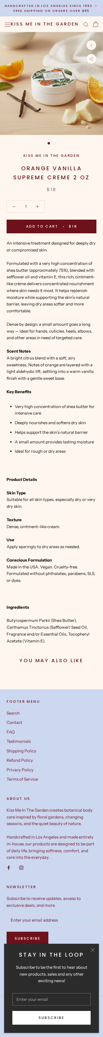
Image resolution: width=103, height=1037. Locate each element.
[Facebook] (9, 867)
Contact (14, 722)
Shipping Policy (21, 750)
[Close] (93, 950)
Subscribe (51, 1017)
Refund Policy (20, 760)
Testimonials (19, 741)
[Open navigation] (7, 24)
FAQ (11, 732)
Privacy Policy (20, 769)
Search (13, 713)
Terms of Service (22, 779)
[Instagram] (21, 867)
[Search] (85, 24)
